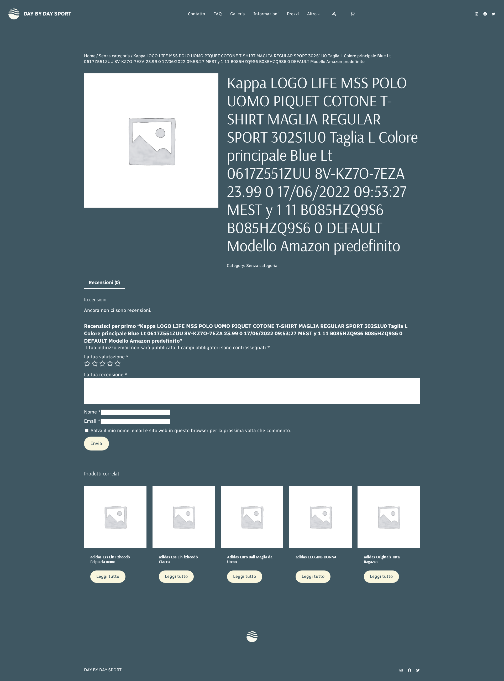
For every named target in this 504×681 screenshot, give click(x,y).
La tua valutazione (106, 357)
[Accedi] (333, 14)
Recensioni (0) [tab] (104, 282)
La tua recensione (105, 375)
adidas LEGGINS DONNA (316, 556)
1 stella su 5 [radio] (87, 363)
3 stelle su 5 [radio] (102, 363)
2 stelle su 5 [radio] (95, 363)
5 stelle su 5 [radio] (117, 363)
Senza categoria (114, 55)
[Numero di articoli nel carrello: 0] (352, 14)
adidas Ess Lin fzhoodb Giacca (178, 559)
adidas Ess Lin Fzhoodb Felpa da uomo (110, 559)
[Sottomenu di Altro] (319, 14)
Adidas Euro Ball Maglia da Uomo (249, 559)
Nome (92, 412)
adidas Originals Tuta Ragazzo (382, 559)
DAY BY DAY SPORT (47, 14)
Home (89, 55)
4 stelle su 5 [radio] (110, 363)
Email (92, 421)
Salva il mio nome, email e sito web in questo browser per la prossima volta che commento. (191, 430)
